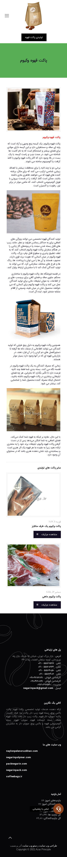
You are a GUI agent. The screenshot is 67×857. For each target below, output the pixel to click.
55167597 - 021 (46, 663)
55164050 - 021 (46, 670)
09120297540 (44, 685)
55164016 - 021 (46, 674)
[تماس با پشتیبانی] (58, 809)
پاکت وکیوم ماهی (51, 597)
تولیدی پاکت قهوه (34, 37)
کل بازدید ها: (54, 815)
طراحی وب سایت (48, 845)
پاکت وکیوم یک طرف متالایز (46, 526)
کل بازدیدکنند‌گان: (51, 818)
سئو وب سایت (29, 845)
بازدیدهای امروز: (52, 801)
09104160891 (37, 681)
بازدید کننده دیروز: (51, 811)
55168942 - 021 (46, 667)
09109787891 (36, 677)
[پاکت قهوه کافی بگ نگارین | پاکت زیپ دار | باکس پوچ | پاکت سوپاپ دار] (33, 16)
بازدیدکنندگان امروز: (51, 804)
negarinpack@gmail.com (38, 688)
